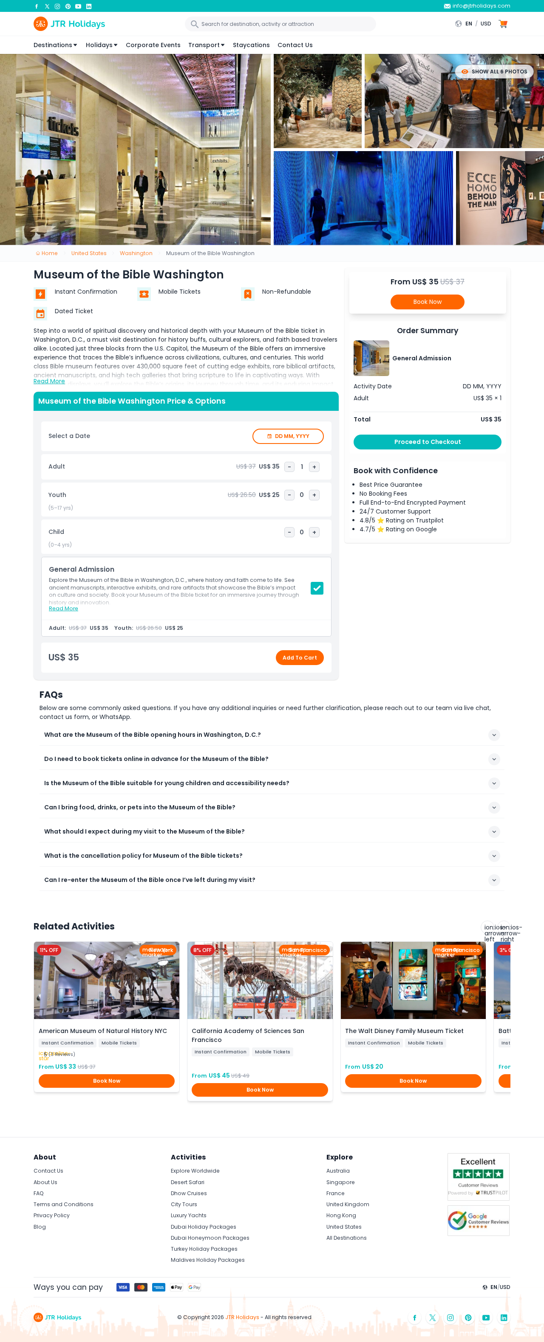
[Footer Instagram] (450, 1317)
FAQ (39, 1193)
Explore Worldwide (195, 1170)
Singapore (340, 1182)
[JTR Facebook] (37, 6)
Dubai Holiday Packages (203, 1226)
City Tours (184, 1204)
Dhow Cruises (189, 1193)
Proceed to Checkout (427, 442)
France (335, 1193)
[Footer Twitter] (432, 1317)
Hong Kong (341, 1215)
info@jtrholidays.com (481, 5)
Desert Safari (187, 1182)
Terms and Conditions (64, 1204)
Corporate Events (153, 45)
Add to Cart (300, 657)
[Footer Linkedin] (504, 1317)
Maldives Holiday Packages (208, 1259)
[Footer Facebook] (415, 1317)
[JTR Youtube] (78, 6)
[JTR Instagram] (57, 6)
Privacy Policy (52, 1215)
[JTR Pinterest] (68, 6)
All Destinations (346, 1237)
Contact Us (295, 45)
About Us (45, 1182)
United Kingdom (347, 1204)
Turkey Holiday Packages (204, 1248)
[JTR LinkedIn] (89, 6)
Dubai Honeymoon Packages (210, 1237)
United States (344, 1226)
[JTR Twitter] (47, 6)
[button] (475, 24)
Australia (338, 1170)
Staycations (251, 45)
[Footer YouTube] (486, 1317)
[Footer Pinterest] (468, 1317)
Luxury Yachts (189, 1215)
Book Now (428, 302)
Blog (40, 1226)
